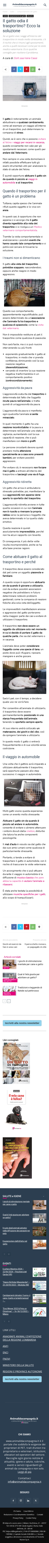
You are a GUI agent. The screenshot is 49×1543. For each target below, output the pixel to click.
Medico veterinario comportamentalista (22, 228)
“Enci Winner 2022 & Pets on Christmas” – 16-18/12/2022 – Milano (16, 1311)
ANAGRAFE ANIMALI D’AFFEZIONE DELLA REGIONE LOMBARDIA (22, 1338)
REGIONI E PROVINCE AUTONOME (22, 1371)
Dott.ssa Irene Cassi (25, 58)
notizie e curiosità (7, 993)
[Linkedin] (28, 1501)
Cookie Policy (31, 1518)
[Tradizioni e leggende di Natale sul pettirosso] (9, 990)
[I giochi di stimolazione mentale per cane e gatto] (9, 964)
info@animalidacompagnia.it (24, 1481)
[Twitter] (20, 69)
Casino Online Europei (16, 1387)
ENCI (5, 1352)
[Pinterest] (26, 69)
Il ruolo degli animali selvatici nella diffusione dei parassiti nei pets (16, 1231)
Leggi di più (24, 1472)
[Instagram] (21, 1500)
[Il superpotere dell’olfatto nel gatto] (39, 1244)
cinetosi (30, 831)
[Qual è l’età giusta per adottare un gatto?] (9, 977)
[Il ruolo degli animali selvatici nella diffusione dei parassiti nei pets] (39, 1231)
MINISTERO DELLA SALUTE (18, 1365)
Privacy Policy (18, 1518)
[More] (39, 69)
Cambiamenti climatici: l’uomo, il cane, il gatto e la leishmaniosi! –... (16, 1298)
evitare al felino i (24, 140)
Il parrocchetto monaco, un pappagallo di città (35, 945)
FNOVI (6, 1358)
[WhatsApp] (33, 69)
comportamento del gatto (27, 11)
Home (5, 11)
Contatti (40, 1514)
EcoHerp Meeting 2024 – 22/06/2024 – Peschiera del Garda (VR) (15, 1272)
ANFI (5, 1346)
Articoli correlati (12, 957)
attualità (30, 16)
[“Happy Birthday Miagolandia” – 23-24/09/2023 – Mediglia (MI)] (39, 1285)
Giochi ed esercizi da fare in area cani (12, 945)
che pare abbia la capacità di (23, 881)
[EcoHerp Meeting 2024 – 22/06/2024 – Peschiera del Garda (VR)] (39, 1272)
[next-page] (8, 1001)
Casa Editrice (28, 1511)
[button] (4, 5)
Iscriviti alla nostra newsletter (22, 1023)
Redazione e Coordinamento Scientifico (19, 1514)
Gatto (12, 11)
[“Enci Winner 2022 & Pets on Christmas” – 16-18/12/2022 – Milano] (39, 1312)
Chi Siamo (17, 1511)
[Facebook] (14, 69)
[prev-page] (4, 1001)
